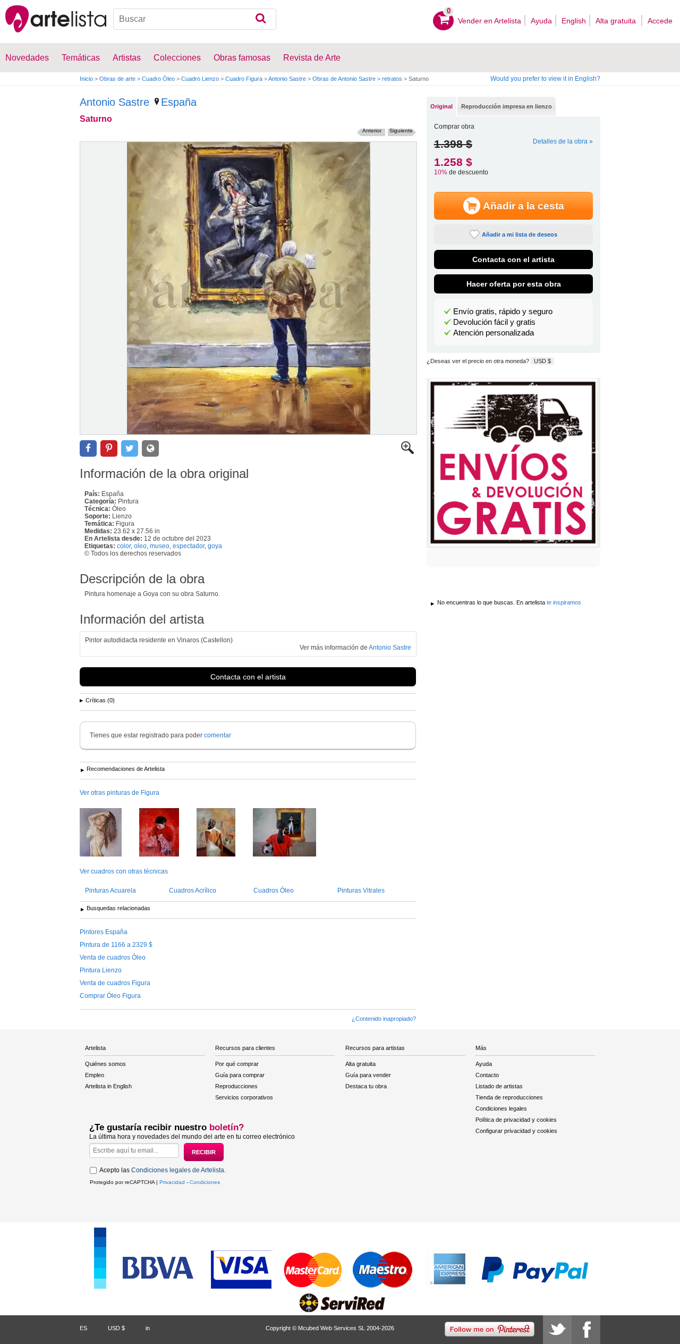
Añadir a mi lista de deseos (519, 234)
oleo (140, 546)
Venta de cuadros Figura (115, 983)
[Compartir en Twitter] (129, 448)
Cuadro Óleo (158, 78)
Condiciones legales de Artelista (177, 1170)
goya (215, 546)
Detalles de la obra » (563, 141)
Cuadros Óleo (273, 890)
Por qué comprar (237, 1064)
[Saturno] (248, 288)
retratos (392, 78)
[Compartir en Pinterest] (108, 448)
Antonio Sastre (287, 78)
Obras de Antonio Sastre (344, 78)
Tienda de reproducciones (509, 1097)
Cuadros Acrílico (192, 890)
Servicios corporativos (244, 1097)
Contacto (487, 1075)
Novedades (27, 57)
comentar (217, 735)
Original (441, 106)
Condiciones (205, 1182)
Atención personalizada (493, 333)
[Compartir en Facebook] (88, 448)
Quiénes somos (105, 1064)
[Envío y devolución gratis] (513, 463)
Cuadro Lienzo (200, 78)
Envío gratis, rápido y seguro (502, 311)
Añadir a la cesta (523, 206)
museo (159, 546)
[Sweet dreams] (109, 833)
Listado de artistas (499, 1086)
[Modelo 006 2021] (167, 833)
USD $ (542, 361)
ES (83, 1328)
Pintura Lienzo (101, 970)
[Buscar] (260, 19)
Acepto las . (162, 1170)
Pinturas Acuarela (110, 890)
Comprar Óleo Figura (110, 995)
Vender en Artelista (489, 20)
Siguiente (401, 130)
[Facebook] (586, 1329)
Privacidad (172, 1182)
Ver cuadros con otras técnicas (124, 871)
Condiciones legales (501, 1108)
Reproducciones (236, 1086)
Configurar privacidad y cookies (516, 1131)
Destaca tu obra (366, 1086)
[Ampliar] (407, 452)
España (179, 102)
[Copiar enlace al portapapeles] (150, 448)
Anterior (371, 130)
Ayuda (541, 20)
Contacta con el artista (248, 677)
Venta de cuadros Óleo (113, 957)
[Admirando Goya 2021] (292, 833)
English (574, 20)
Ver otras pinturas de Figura (119, 792)
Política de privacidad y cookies (516, 1119)
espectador (189, 546)
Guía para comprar (240, 1075)
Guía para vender (368, 1075)
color (124, 546)
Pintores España (104, 932)
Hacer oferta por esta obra (513, 284)
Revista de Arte (312, 57)
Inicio (86, 78)
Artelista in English (108, 1086)
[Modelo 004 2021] (224, 833)
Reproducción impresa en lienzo (506, 106)
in (148, 1328)
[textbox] (194, 19)
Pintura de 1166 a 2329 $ (116, 944)
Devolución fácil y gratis (494, 322)
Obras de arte (117, 78)
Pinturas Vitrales (361, 890)
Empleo (94, 1075)
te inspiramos (564, 602)
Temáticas (81, 57)
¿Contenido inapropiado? (384, 1018)
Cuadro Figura (243, 78)
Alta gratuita (617, 20)
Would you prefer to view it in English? (545, 78)
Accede (660, 20)
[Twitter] (557, 1329)
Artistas (127, 57)
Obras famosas (242, 57)
